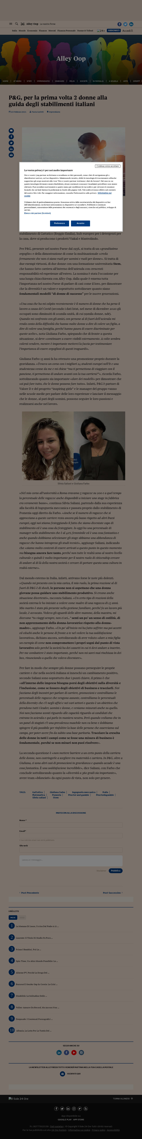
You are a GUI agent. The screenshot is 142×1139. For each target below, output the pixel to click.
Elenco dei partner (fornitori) (37, 213)
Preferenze (59, 223)
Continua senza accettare (108, 166)
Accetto (81, 223)
